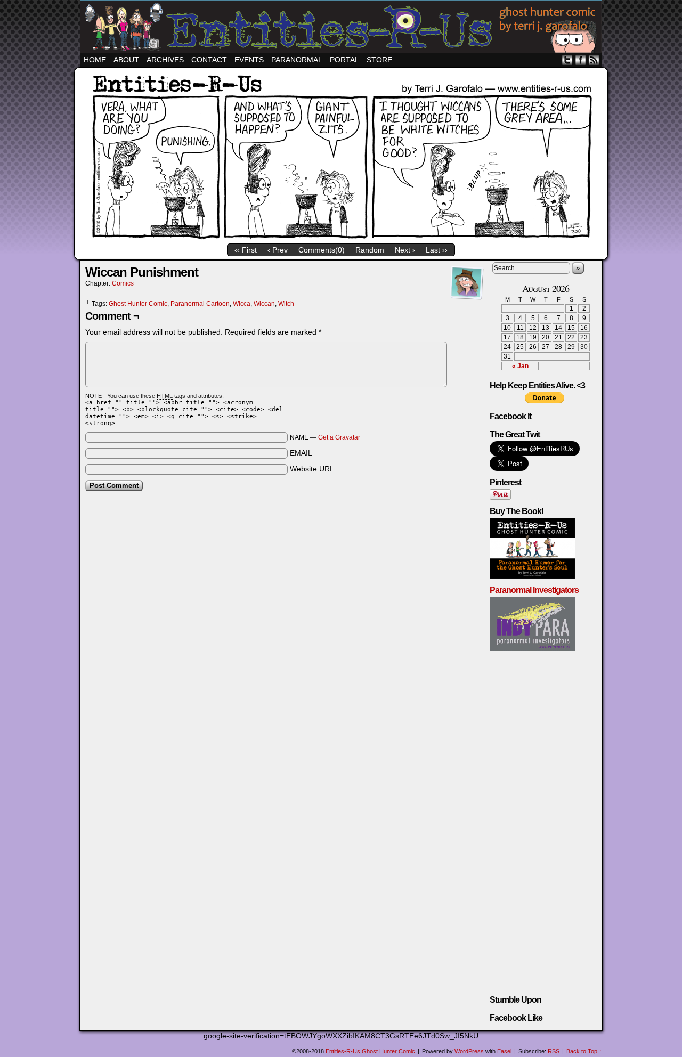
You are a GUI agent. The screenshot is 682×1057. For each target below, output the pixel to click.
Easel (504, 1051)
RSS (593, 60)
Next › (405, 250)
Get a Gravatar (339, 437)
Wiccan (264, 303)
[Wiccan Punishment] (341, 237)
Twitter (567, 60)
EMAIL (301, 453)
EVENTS (249, 59)
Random (369, 250)
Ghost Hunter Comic (138, 303)
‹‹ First (245, 250)
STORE (379, 59)
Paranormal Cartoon (200, 303)
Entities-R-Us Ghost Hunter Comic (342, 28)
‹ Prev (277, 250)
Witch (286, 303)
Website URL (312, 469)
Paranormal (296, 59)
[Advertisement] (284, 526)
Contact (209, 59)
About (126, 59)
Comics (123, 283)
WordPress (469, 1051)
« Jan (520, 366)
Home (95, 59)
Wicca (241, 303)
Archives (165, 59)
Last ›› (437, 250)
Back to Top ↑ (584, 1051)
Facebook (580, 60)
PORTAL (344, 59)
